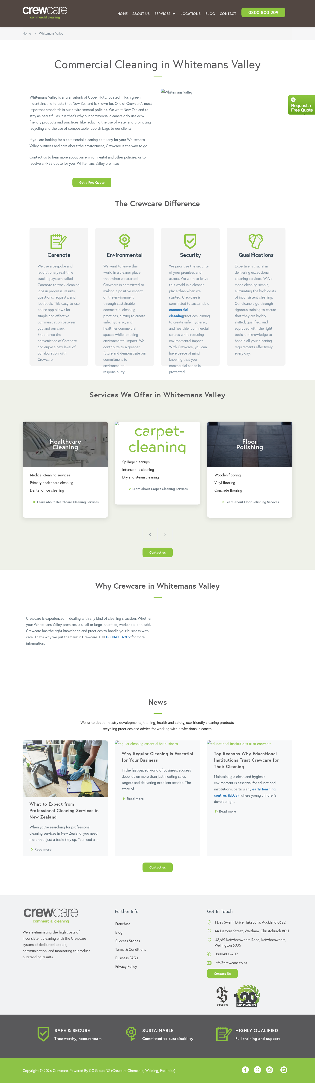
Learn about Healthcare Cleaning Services (68, 502)
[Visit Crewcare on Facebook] (245, 1071)
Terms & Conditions (130, 949)
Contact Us (222, 973)
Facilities (167, 1070)
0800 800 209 (263, 12)
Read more (43, 849)
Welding (151, 1070)
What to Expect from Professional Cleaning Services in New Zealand (64, 810)
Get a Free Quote (91, 182)
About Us (141, 13)
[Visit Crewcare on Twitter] (257, 1070)
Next (165, 534)
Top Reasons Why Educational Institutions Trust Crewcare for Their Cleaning (246, 760)
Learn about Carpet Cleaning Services (160, 489)
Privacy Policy (126, 966)
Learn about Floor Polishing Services (252, 502)
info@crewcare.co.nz (231, 962)
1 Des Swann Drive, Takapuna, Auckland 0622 (250, 922)
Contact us (157, 552)
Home (123, 13)
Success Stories (127, 940)
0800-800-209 (118, 636)
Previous (150, 534)
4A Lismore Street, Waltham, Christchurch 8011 (252, 930)
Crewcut (119, 1070)
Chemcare (135, 1070)
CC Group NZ (99, 1070)
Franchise (122, 923)
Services (163, 13)
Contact (228, 13)
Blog (210, 13)
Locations (191, 13)
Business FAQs (126, 957)
